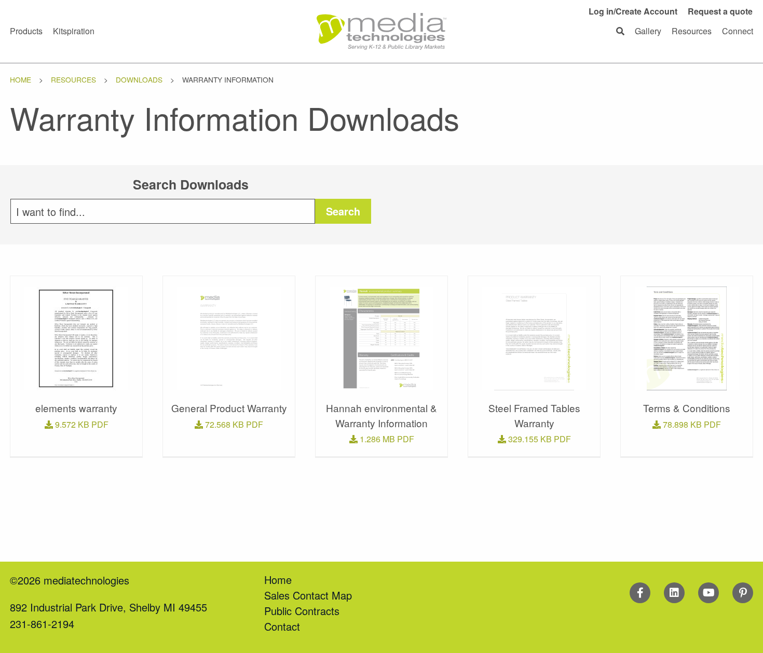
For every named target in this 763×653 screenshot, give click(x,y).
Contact (282, 626)
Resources (73, 79)
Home (20, 79)
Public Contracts (301, 610)
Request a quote (720, 11)
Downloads (139, 79)
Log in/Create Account (633, 11)
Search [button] (343, 211)
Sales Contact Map (308, 595)
